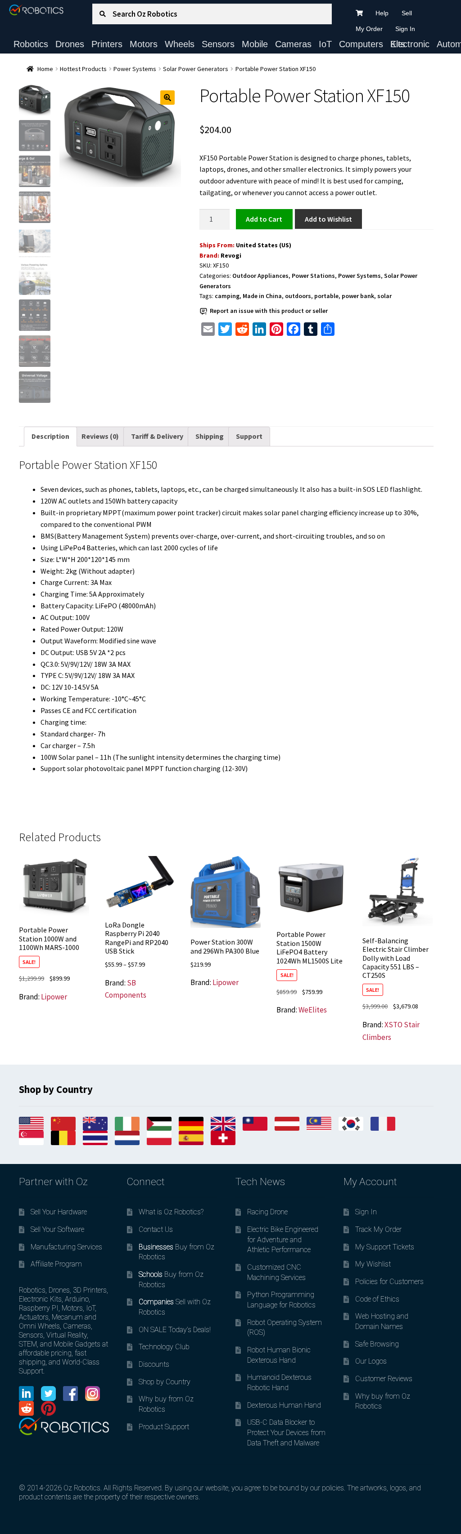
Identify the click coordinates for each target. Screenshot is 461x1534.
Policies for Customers (389, 1281)
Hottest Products (83, 69)
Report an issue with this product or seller (269, 311)
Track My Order (378, 1229)
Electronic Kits (409, 44)
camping (227, 296)
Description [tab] (50, 436)
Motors (144, 44)
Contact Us (156, 1229)
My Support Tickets (384, 1247)
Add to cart (264, 218)
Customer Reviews (383, 1378)
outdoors (298, 296)
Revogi (231, 255)
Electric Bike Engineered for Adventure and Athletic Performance (282, 1239)
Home (45, 69)
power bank (358, 296)
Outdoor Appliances (260, 276)
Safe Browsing (377, 1344)
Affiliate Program (56, 1264)
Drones (69, 44)
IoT (325, 44)
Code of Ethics (377, 1299)
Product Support (164, 1427)
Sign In (405, 28)
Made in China (262, 296)
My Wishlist (373, 1264)
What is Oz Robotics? (171, 1212)
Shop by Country (164, 1382)
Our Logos (371, 1361)
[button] (167, 97)
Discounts (154, 1364)
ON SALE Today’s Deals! (175, 1329)
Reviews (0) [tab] (100, 436)
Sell (407, 13)
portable (326, 296)
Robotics (31, 44)
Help (382, 13)
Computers (361, 44)
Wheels (179, 44)
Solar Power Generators (195, 69)
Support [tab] (249, 436)
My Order (369, 28)
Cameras (293, 44)
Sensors (218, 44)
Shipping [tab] (209, 436)
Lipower (54, 997)
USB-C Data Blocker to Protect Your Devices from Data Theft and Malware (286, 1432)
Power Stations (313, 276)
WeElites (312, 1010)
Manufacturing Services (66, 1247)
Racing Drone (267, 1212)
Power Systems (134, 69)
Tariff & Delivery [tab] (157, 436)
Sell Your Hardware (59, 1212)
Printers (106, 44)
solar (384, 296)
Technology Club (164, 1346)
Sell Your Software (57, 1229)
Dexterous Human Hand (284, 1405)
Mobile (255, 44)
